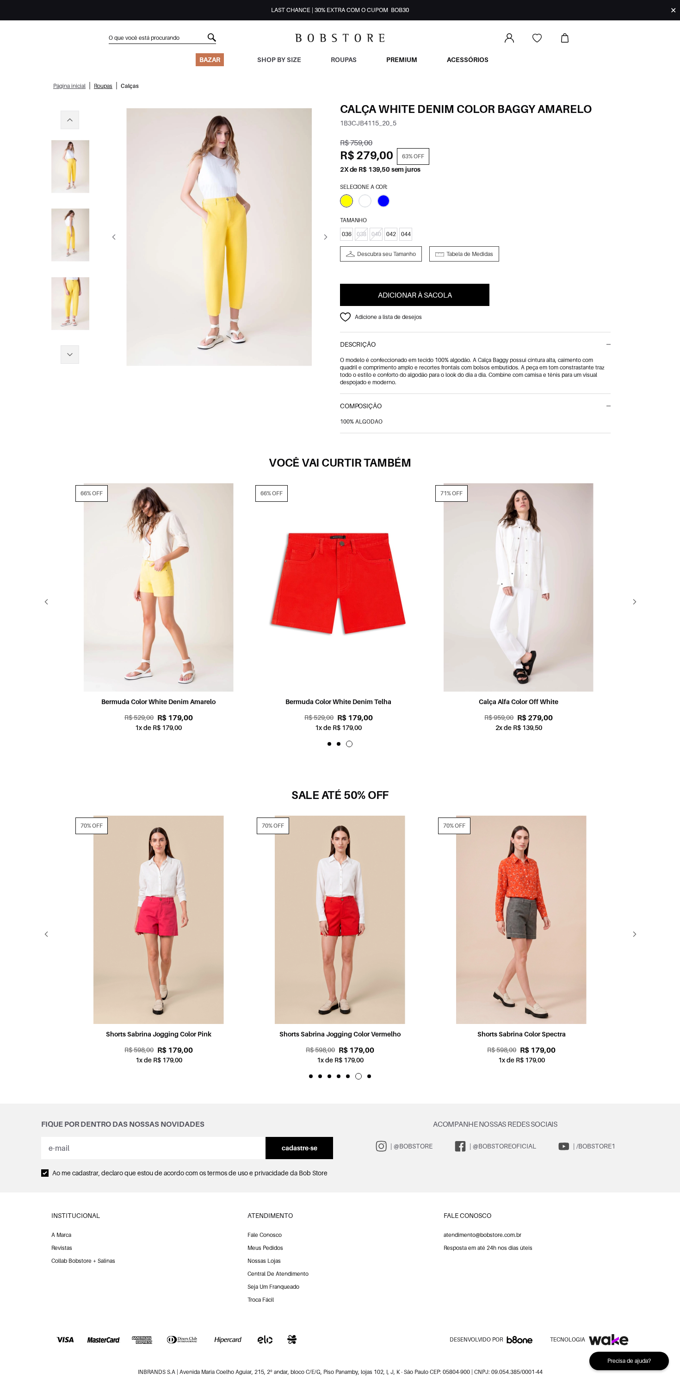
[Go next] (325, 237)
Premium (401, 59)
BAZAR (209, 59)
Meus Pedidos (265, 1247)
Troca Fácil (260, 1299)
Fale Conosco (264, 1234)
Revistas (61, 1247)
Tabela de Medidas (469, 253)
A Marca (61, 1234)
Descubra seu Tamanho (386, 253)
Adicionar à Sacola (415, 295)
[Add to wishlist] (345, 317)
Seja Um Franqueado (273, 1286)
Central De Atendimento (278, 1273)
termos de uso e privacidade (248, 1173)
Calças (130, 85)
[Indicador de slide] (329, 744)
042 (391, 234)
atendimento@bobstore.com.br (482, 1234)
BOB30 (400, 9)
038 (361, 234)
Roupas (344, 59)
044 (406, 234)
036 (347, 234)
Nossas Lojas (264, 1260)
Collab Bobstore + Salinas (83, 1260)
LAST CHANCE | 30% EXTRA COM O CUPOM (340, 9)
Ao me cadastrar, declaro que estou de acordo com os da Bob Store (190, 1173)
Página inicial (69, 85)
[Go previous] (113, 237)
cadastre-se (299, 1148)
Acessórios (467, 59)
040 (376, 234)
